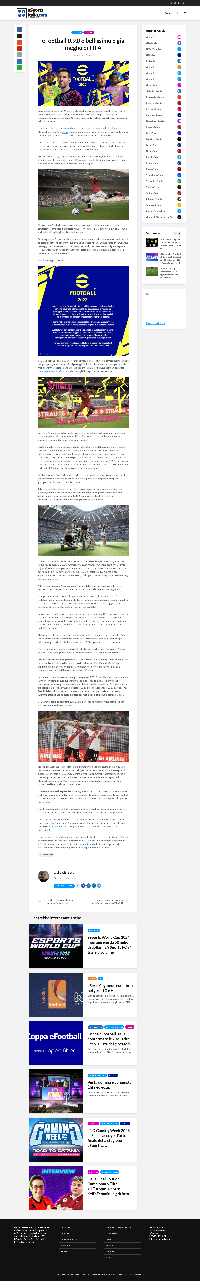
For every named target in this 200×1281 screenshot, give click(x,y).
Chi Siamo (66, 1227)
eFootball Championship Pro (119, 1227)
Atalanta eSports (95, 1027)
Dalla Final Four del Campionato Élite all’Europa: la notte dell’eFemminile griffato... (110, 1186)
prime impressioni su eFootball (53, 371)
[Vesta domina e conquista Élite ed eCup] (56, 1091)
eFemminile (93, 1124)
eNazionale (111, 1233)
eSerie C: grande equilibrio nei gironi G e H (110, 988)
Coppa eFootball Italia (114, 1027)
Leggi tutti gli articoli (64, 886)
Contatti (65, 1233)
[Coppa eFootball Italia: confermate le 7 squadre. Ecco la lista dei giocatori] (56, 1042)
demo (65, 132)
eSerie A (89, 844)
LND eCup (112, 1075)
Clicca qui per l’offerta (155, 323)
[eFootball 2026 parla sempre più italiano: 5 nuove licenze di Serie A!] (152, 242)
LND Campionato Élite (97, 1075)
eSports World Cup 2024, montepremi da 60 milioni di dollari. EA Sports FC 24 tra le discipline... (110, 945)
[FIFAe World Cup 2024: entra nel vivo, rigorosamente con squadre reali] (152, 271)
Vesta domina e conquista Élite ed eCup (110, 1085)
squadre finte (57, 826)
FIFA (100, 979)
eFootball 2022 (46, 854)
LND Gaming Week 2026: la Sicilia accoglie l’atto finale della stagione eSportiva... (109, 1138)
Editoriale (77, 32)
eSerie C (92, 979)
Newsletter (66, 1245)
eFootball (89, 32)
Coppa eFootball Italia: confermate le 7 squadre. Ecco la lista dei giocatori (109, 1039)
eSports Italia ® (86, 1274)
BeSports (110, 1245)
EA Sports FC (93, 930)
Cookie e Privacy (69, 1239)
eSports (168, 13)
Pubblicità (65, 1251)
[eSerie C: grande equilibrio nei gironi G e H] (56, 994)
